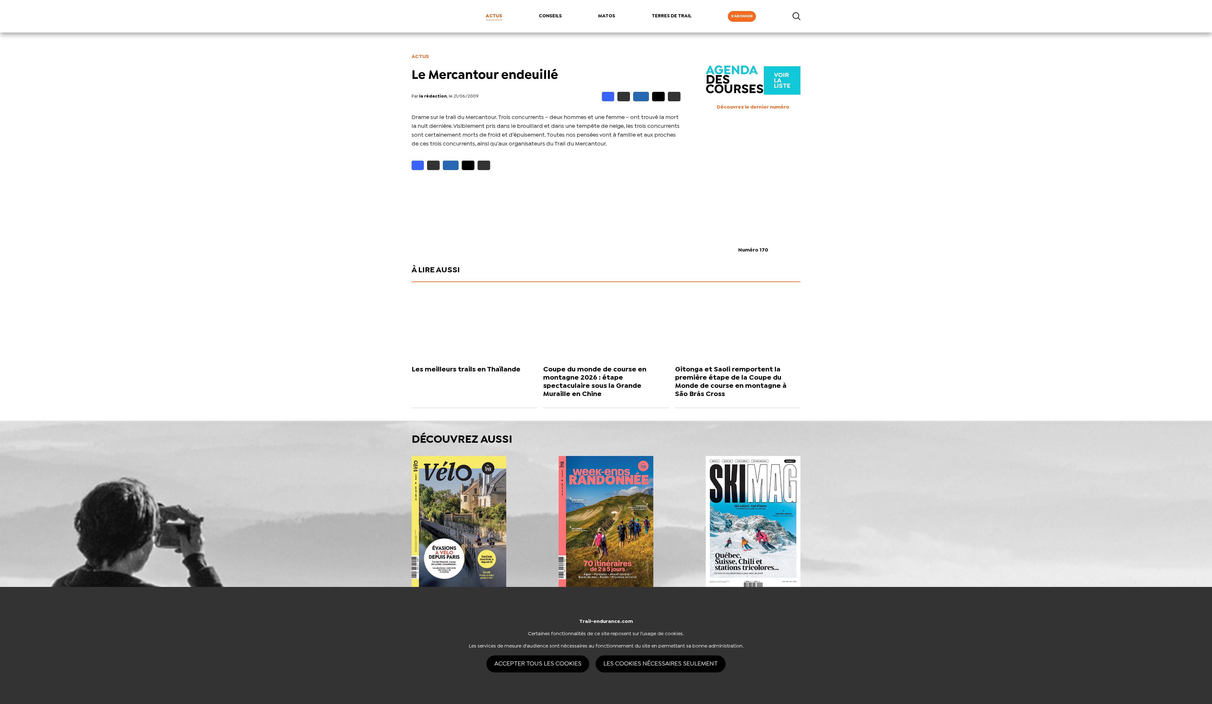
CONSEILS (550, 16)
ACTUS (494, 16)
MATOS (606, 16)
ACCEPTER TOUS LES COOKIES (537, 663)
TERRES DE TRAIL (672, 16)
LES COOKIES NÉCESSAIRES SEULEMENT (660, 663)
